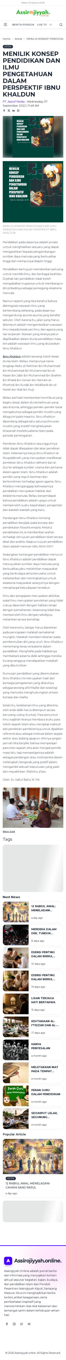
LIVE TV (42, 24)
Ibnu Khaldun (12, 356)
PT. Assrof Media (14, 101)
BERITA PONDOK (23, 24)
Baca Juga (9, 831)
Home (6, 38)
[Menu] (5, 24)
